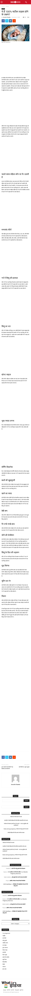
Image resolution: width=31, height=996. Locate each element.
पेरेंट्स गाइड (5, 950)
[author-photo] (15, 782)
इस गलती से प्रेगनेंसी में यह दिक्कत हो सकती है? (7, 767)
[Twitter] (6, 20)
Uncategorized (6, 933)
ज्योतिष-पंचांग (5, 943)
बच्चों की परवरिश (6, 957)
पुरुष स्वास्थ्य (5, 947)
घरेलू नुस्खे (5, 940)
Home (3, 6)
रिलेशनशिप (5, 962)
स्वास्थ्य (4, 966)
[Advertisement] (15, 60)
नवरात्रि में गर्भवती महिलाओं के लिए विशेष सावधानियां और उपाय (16, 820)
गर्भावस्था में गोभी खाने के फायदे (16, 816)
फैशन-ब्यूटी (5, 954)
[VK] (10, 20)
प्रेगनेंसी (7, 6)
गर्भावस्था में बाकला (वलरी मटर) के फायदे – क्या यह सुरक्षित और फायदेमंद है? (16, 824)
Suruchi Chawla (6, 17)
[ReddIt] (14, 20)
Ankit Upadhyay (7, 884)
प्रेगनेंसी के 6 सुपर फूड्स (24, 767)
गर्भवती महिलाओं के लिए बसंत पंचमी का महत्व (16, 832)
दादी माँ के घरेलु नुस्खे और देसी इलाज (18, 868)
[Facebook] (3, 20)
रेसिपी (4, 964)
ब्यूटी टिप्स (5, 959)
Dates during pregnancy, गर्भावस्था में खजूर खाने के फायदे (16, 829)
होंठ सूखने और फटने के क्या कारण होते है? (19, 877)
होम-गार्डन (4, 969)
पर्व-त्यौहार (5, 945)
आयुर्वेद (4, 935)
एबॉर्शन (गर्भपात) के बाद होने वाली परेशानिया (17, 880)
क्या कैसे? (4, 938)
